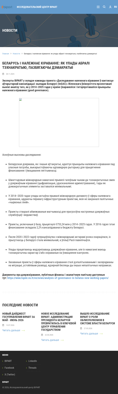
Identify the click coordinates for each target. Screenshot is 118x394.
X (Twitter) (10, 374)
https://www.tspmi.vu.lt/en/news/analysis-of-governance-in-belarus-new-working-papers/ (58, 278)
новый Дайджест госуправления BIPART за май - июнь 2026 (18, 317)
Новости (16, 53)
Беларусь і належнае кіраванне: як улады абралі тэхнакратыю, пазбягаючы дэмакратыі (60, 53)
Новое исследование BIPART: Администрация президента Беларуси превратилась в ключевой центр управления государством (58, 321)
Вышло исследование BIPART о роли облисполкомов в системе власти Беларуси (97, 318)
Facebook (9, 367)
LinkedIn (32, 361)
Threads (32, 367)
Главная (5, 53)
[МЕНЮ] (99, 7)
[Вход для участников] (110, 7)
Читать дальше (11, 330)
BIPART (8, 361)
